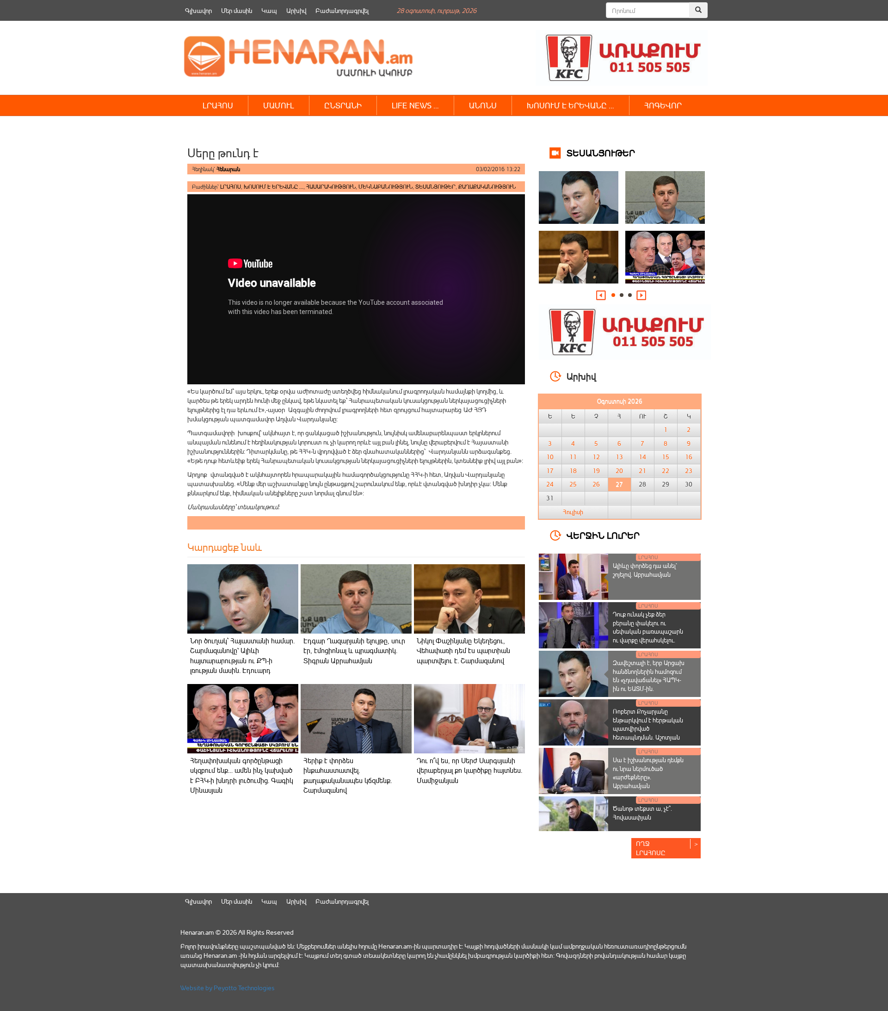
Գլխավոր (198, 10)
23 (688, 471)
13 (619, 457)
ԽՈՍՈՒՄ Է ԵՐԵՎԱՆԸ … (570, 105)
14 (642, 457)
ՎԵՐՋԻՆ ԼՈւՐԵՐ (603, 535)
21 (642, 471)
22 (665, 471)
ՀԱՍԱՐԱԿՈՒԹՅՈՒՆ (331, 186)
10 (550, 457)
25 (573, 484)
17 (550, 471)
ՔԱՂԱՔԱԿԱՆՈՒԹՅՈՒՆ (487, 186)
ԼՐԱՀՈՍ (218, 105)
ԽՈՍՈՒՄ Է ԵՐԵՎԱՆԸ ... (273, 186)
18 (573, 471)
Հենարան (228, 169)
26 (596, 484)
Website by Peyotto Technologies (227, 988)
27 (619, 484)
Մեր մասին (236, 10)
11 (573, 457)
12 (596, 457)
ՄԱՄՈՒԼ (278, 105)
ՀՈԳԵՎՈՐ (663, 105)
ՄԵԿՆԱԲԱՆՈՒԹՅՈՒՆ (385, 186)
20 (619, 471)
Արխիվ (296, 10)
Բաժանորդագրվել (342, 10)
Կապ (269, 10)
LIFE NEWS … (415, 105)
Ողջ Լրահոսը (651, 848)
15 (665, 457)
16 (688, 457)
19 (596, 471)
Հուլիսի (573, 512)
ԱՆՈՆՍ (483, 105)
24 (550, 484)
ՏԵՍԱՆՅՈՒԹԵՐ (435, 186)
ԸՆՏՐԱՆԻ (343, 105)
